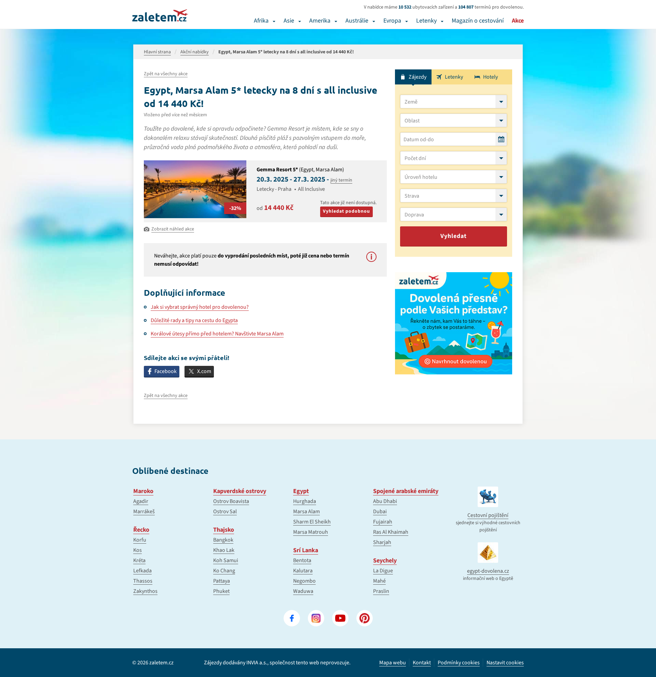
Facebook (165, 371)
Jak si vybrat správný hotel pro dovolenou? (200, 307)
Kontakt (422, 662)
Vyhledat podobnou (346, 211)
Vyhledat (453, 236)
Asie (289, 20)
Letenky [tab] (454, 77)
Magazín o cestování (478, 20)
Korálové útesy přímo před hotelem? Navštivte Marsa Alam (217, 333)
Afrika (261, 20)
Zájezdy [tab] (417, 77)
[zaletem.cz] (160, 15)
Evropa (392, 20)
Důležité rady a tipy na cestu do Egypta (194, 320)
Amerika (319, 20)
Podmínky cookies (459, 662)
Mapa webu (392, 662)
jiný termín (341, 180)
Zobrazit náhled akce (172, 229)
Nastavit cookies (505, 663)
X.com (204, 371)
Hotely (490, 77)
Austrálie (356, 20)
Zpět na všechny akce (166, 73)
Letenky (426, 20)
